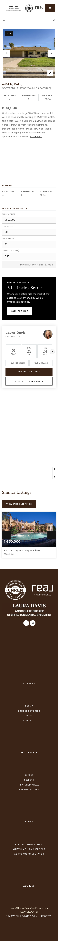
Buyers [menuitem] (29, 775)
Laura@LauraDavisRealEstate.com (29, 908)
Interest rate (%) (10, 251)
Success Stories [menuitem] (29, 711)
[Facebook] (26, 623)
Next (52, 351)
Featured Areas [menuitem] (29, 785)
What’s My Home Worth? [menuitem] (29, 849)
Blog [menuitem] (29, 716)
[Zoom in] (55, 469)
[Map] (29, 438)
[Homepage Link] (29, 589)
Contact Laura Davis (29, 381)
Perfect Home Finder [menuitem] (29, 844)
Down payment (9, 226)
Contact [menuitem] (29, 720)
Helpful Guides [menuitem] (29, 789)
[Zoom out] (55, 473)
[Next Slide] (51, 53)
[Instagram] (32, 623)
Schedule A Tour (29, 372)
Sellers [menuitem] (29, 780)
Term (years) (8, 238)
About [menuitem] (29, 706)
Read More (36, 136)
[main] (29, 293)
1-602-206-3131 (29, 912)
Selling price (8, 214)
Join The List (19, 311)
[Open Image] (29, 53)
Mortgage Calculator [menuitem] (29, 854)
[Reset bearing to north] (55, 477)
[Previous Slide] (6, 53)
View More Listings (19, 504)
